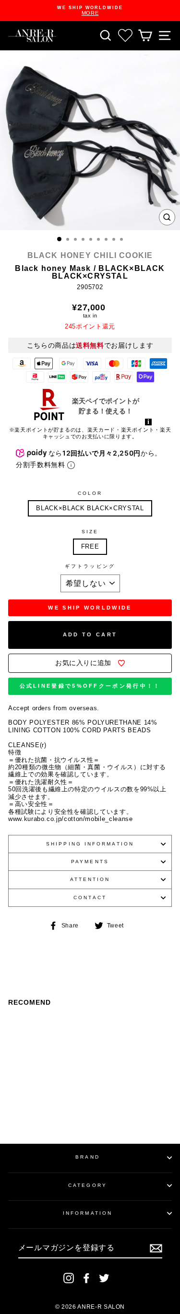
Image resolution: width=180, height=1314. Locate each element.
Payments (90, 861)
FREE (90, 546)
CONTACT (90, 897)
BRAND (87, 1157)
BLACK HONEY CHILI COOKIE (90, 255)
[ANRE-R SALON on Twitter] (104, 1278)
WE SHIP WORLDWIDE (90, 607)
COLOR (90, 493)
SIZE (90, 531)
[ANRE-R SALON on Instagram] (68, 1278)
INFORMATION (87, 1213)
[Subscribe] (156, 1248)
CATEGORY (87, 1185)
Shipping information (90, 843)
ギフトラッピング (90, 566)
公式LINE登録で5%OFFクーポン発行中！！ (90, 686)
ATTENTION (90, 879)
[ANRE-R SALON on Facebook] (86, 1278)
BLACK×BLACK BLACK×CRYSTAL (90, 508)
